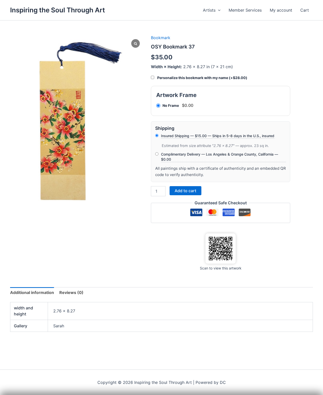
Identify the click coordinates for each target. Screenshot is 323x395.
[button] (218, 10)
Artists (209, 10)
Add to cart (185, 190)
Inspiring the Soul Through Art (57, 10)
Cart (304, 10)
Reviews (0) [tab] (71, 292)
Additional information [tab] (32, 292)
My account (281, 10)
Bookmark (160, 37)
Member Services (245, 10)
